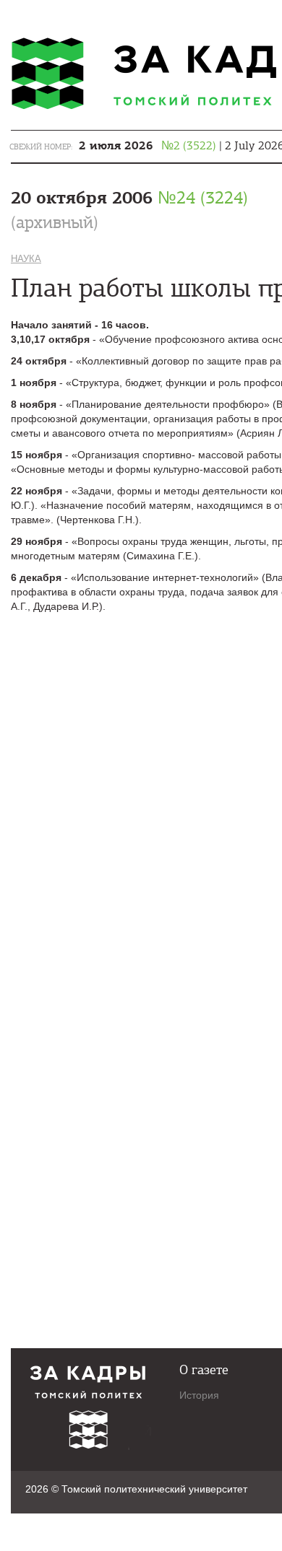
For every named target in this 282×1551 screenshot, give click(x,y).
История (199, 1395)
